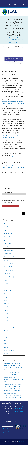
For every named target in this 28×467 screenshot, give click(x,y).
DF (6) (6, 260)
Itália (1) (6, 280)
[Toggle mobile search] (22, 10)
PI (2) (5, 324)
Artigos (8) (7, 237)
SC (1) (6, 347)
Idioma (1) (7, 273)
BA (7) (6, 240)
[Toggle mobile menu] (25, 10)
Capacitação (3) (9, 243)
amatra (13, 47)
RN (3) (6, 337)
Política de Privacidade (6, 432)
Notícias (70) (8, 307)
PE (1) (6, 320)
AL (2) (6, 226)
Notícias (4, 47)
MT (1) (6, 300)
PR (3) (6, 330)
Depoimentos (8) (9, 257)
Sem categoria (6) (9, 350)
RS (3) (6, 344)
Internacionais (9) (9, 277)
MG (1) (6, 293)
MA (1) (6, 287)
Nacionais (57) (8, 303)
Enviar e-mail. (19, 411)
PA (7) (6, 310)
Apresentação (7, 425)
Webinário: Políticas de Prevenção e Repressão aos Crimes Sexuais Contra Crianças (14, 395)
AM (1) (6, 230)
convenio (18, 47)
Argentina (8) (8, 233)
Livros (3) (7, 283)
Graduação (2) (8, 270)
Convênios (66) (8, 250)
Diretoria (5, 428)
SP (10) (6, 354)
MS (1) (6, 297)
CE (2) (6, 247)
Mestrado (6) (8, 290)
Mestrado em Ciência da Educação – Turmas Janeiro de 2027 (13, 379)
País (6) (6, 313)
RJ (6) (5, 334)
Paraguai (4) (7, 317)
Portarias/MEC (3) (9, 327)
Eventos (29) (8, 267)
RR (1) (6, 340)
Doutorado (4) (8, 263)
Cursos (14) (7, 253)
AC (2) (6, 223)
